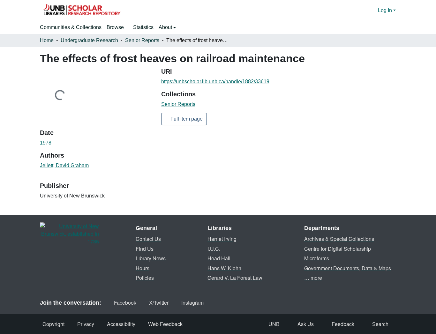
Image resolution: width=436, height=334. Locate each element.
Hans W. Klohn (224, 268)
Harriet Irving (222, 238)
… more (313, 277)
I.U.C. (213, 248)
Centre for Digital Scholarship (337, 248)
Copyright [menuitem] (53, 324)
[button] (81, 11)
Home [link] (47, 40)
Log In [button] (385, 10)
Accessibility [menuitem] (121, 324)
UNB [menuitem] (274, 324)
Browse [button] (115, 27)
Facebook (125, 302)
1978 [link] (45, 142)
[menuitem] (117, 27)
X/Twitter (159, 302)
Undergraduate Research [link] (89, 40)
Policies (145, 277)
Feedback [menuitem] (343, 324)
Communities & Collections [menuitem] (70, 27)
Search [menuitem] (380, 324)
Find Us (145, 248)
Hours (142, 268)
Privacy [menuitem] (85, 324)
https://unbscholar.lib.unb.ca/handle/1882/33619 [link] (215, 81)
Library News (151, 258)
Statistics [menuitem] (143, 27)
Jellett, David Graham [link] (64, 165)
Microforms (316, 258)
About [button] (166, 27)
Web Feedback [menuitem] (165, 324)
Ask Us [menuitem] (305, 324)
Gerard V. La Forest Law (234, 277)
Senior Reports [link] (142, 40)
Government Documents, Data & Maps (347, 268)
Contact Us (148, 238)
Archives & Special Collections (339, 238)
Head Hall (218, 258)
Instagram (192, 302)
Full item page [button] (186, 119)
